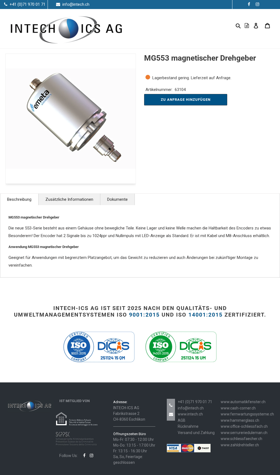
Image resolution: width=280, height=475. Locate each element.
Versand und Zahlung (196, 432)
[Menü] (229, 25)
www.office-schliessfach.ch (244, 426)
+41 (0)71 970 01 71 (195, 402)
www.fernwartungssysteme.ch (247, 414)
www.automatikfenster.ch (243, 402)
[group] (70, 119)
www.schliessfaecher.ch (241, 438)
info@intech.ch (191, 408)
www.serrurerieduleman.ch (244, 432)
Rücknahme (188, 426)
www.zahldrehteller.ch (240, 445)
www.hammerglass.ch (240, 420)
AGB (181, 420)
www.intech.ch (190, 414)
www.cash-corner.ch (238, 408)
